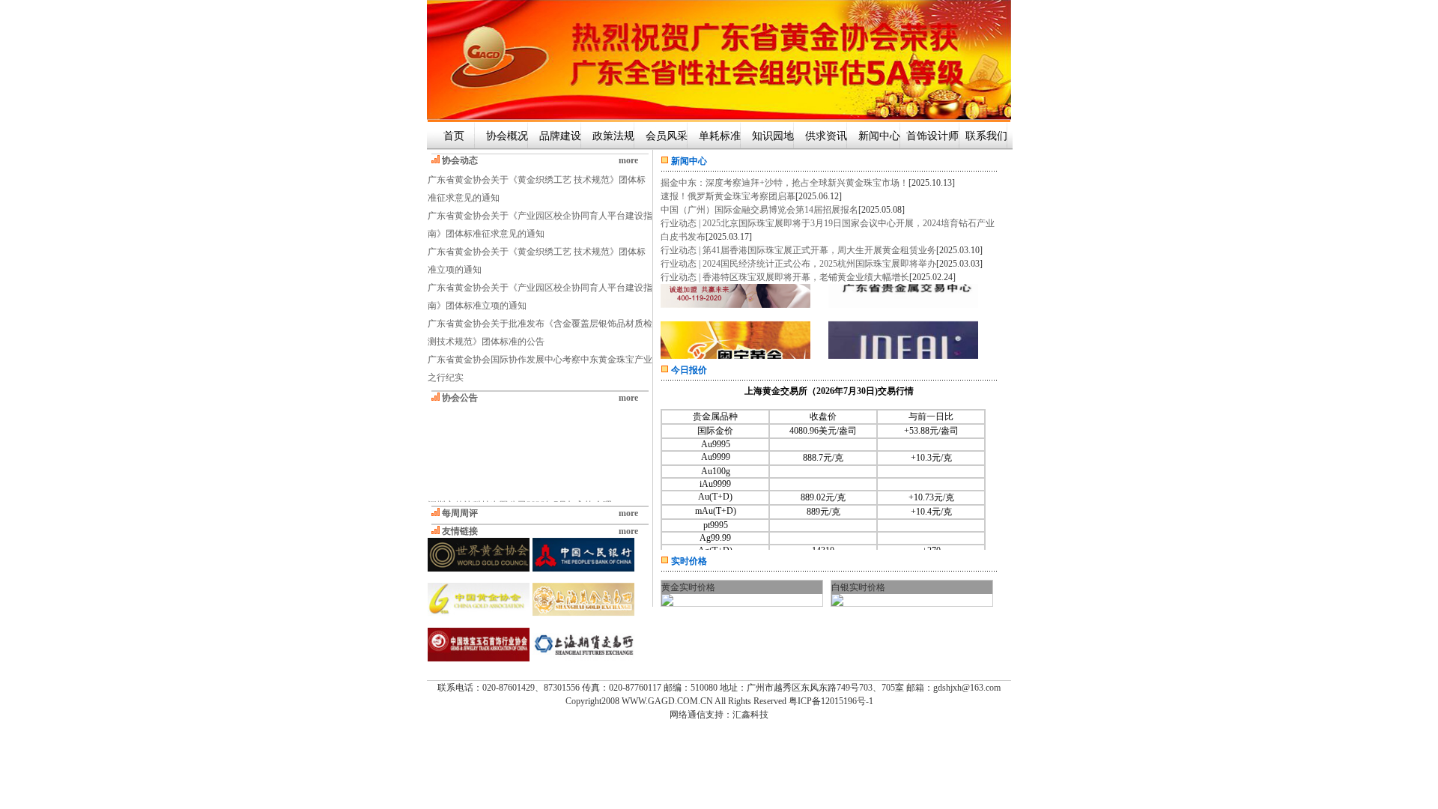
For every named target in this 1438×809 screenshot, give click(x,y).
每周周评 (460, 513)
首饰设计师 (932, 136)
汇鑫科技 (750, 714)
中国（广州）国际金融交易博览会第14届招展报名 (759, 209)
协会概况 (507, 136)
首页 (453, 136)
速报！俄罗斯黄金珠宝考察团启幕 (728, 196)
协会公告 (460, 398)
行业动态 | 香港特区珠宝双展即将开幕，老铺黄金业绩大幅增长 (785, 277)
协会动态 (460, 160)
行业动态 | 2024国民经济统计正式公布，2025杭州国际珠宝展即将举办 (798, 263)
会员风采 (667, 136)
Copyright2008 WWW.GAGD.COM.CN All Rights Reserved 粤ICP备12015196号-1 (719, 701)
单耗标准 (720, 136)
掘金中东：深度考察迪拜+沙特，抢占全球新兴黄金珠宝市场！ (784, 183)
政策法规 (613, 136)
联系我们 (986, 136)
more (628, 160)
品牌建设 (560, 136)
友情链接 (460, 531)
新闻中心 (879, 136)
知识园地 (773, 136)
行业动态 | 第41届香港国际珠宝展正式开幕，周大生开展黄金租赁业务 (798, 250)
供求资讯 (826, 136)
